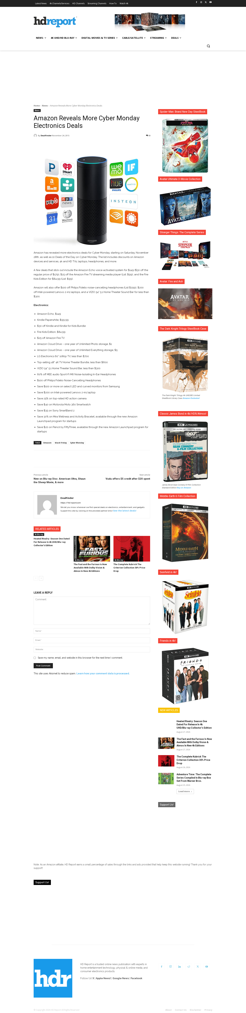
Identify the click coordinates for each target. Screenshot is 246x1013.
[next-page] (41, 578)
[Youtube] (210, 2)
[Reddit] (188, 966)
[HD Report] (55, 22)
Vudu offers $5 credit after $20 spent (128, 478)
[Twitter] (206, 2)
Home (37, 105)
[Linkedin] (179, 966)
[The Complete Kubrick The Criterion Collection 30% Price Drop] (131, 549)
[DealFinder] (36, 135)
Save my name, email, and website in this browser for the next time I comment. (80, 657)
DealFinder (46, 135)
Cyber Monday (77, 442)
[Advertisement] (123, 75)
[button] (208, 46)
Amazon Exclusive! (191, 398)
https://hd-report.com (70, 503)
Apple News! (103, 978)
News (45, 105)
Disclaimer (195, 1009)
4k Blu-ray (39, 534)
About (168, 1009)
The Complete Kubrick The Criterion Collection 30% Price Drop (129, 567)
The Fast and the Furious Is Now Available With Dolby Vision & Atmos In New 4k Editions (90, 567)
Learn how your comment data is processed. (103, 673)
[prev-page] (36, 578)
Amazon (47, 442)
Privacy (208, 1009)
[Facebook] (196, 2)
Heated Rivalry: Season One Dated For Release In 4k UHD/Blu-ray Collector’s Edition (52, 542)
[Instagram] (201, 2)
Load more (184, 791)
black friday (61, 442)
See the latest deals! (124, 511)
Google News (121, 978)
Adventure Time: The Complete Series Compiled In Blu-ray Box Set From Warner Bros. (194, 777)
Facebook (136, 978)
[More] (121, 144)
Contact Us (181, 1009)
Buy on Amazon (184, 487)
